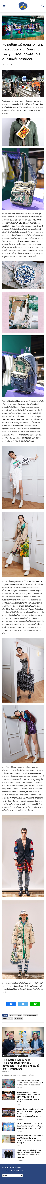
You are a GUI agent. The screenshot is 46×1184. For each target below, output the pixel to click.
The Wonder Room (30, 1015)
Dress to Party (15, 1015)
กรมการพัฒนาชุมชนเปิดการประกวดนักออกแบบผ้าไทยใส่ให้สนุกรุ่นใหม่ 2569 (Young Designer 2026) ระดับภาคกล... (30, 1112)
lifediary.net (16, 1167)
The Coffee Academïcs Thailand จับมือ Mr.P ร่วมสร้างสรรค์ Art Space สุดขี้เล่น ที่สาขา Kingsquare (20, 1064)
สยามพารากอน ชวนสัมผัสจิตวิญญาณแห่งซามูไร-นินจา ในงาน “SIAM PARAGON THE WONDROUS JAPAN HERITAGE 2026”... (29, 1097)
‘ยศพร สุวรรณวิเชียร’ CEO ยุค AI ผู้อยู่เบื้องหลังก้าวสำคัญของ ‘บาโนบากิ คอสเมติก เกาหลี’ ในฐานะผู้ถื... (30, 1126)
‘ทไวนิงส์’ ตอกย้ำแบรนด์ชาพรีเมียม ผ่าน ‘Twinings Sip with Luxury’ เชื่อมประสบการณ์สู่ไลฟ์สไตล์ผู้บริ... (30, 1139)
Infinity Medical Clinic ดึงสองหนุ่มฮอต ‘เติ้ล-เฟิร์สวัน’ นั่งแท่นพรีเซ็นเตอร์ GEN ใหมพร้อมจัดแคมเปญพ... (29, 1153)
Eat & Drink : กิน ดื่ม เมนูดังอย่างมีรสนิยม (15, 1056)
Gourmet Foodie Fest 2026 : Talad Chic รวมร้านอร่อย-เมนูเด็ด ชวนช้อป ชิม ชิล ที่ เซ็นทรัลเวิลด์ (30, 1082)
